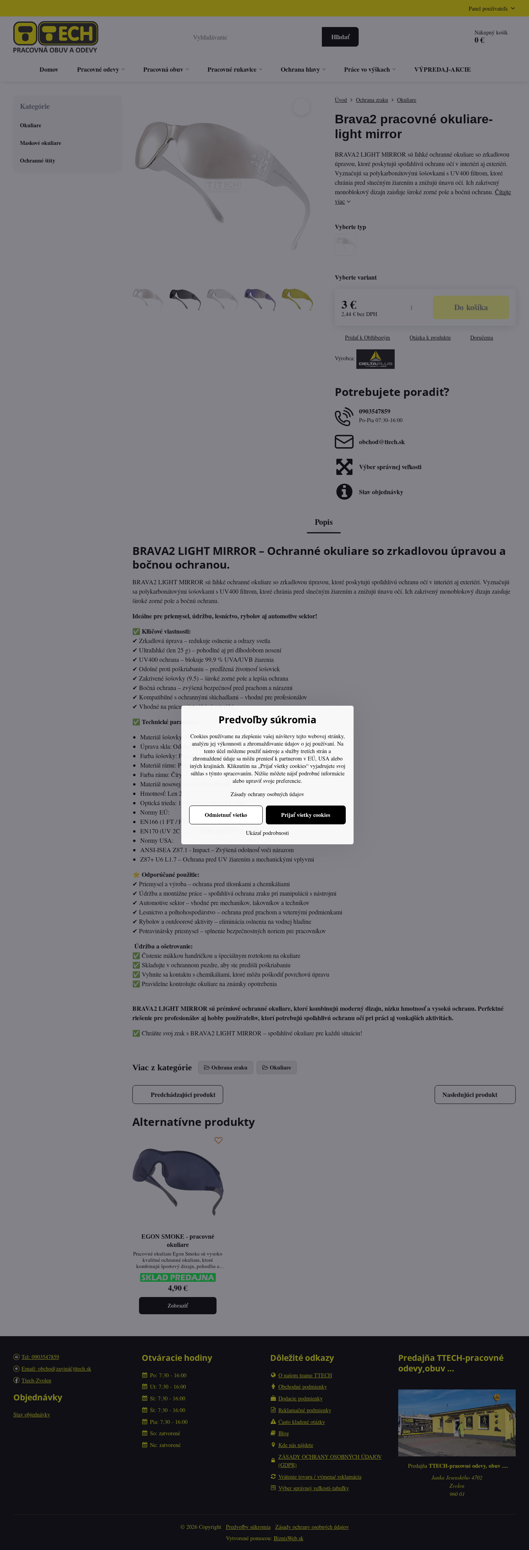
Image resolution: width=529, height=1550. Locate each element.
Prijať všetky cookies (305, 815)
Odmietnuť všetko (226, 815)
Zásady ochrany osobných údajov (267, 794)
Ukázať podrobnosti (267, 832)
